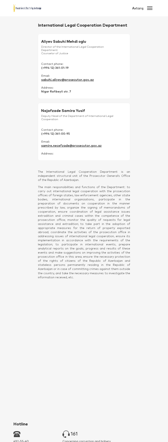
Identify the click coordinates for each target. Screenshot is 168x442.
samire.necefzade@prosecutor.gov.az (71, 145)
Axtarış (138, 8)
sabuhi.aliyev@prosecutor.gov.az (67, 80)
